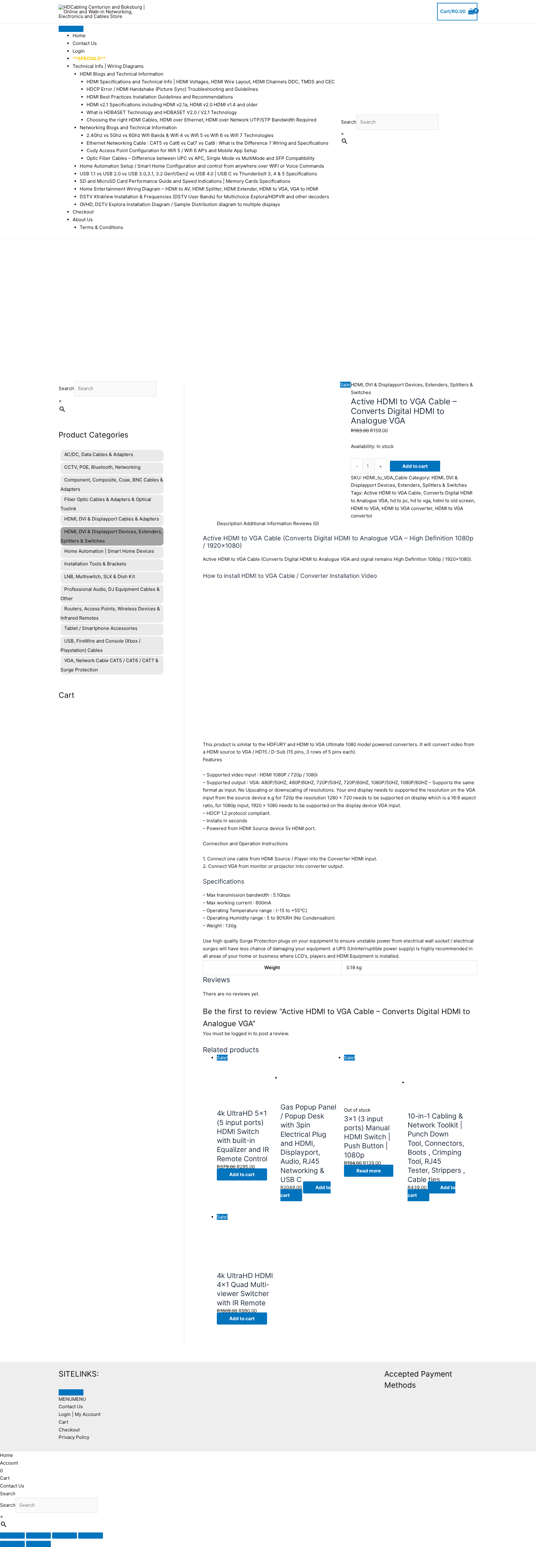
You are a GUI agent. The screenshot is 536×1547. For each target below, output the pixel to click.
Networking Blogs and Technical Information (128, 127)
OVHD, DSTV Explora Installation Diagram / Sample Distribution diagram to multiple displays (180, 204)
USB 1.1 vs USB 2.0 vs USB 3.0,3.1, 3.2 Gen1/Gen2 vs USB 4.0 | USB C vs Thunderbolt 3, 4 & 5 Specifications (198, 174)
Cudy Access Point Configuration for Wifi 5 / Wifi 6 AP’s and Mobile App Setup (172, 150)
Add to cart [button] (242, 1174)
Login (79, 51)
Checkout (83, 212)
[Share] (64, 1535)
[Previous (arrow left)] (12, 1544)
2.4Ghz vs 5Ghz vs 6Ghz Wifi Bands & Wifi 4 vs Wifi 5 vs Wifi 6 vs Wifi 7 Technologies (180, 135)
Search (348, 122)
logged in (241, 1033)
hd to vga (420, 500)
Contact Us (85, 43)
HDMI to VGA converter (407, 508)
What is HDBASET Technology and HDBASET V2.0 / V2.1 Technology (162, 112)
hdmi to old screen (453, 500)
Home (79, 35)
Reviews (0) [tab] (306, 523)
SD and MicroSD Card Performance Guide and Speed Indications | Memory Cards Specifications (185, 181)
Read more (368, 1171)
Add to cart (415, 466)
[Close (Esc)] (90, 1535)
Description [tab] (229, 523)
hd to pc (399, 500)
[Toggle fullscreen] (38, 1535)
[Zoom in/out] (12, 1535)
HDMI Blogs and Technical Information (121, 74)
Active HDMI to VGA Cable (392, 493)
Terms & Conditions (101, 227)
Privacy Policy (74, 1437)
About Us (83, 219)
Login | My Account (79, 1414)
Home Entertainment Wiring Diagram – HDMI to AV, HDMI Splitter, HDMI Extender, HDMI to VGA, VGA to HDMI (199, 189)
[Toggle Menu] (71, 29)
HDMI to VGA (365, 508)
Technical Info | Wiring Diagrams (108, 66)
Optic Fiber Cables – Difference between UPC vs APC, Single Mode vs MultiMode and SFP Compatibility (201, 158)
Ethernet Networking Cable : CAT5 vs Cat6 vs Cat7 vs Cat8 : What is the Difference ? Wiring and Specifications (207, 143)
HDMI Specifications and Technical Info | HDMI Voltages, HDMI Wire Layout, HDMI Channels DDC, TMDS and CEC (211, 82)
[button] (72, 1399)
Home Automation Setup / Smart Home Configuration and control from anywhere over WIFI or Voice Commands (202, 166)
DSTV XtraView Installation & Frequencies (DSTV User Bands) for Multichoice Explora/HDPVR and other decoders (204, 197)
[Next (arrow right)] (38, 1544)
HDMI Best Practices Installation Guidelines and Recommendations (160, 97)
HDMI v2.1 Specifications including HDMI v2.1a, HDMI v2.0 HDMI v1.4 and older (172, 105)
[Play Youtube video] (340, 664)
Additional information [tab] (267, 523)
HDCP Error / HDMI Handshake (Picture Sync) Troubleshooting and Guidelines (172, 89)
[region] (268, 301)
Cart (63, 1422)
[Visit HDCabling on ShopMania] (293, 1372)
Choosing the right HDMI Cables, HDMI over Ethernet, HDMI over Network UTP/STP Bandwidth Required (201, 120)
